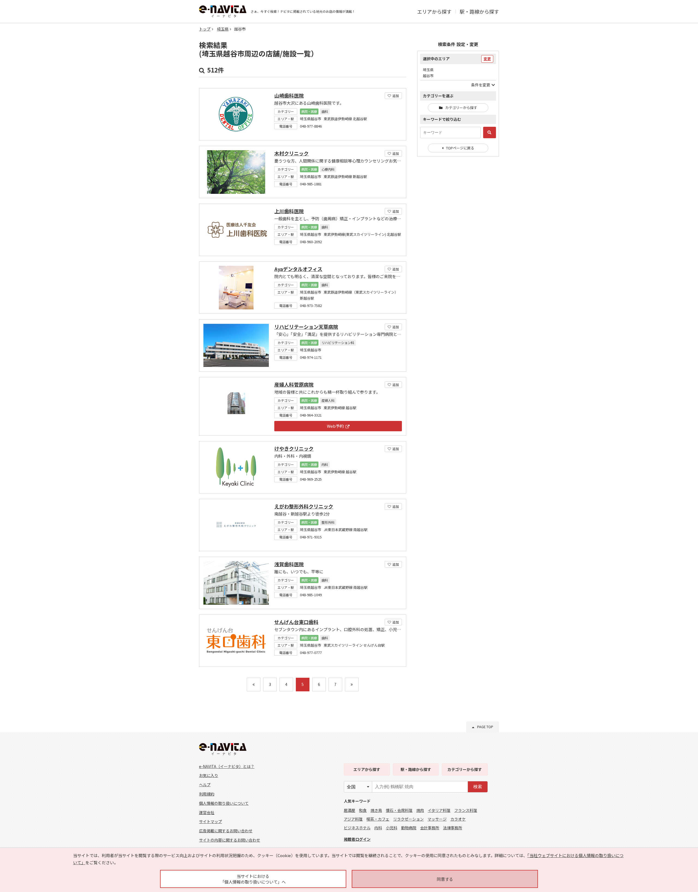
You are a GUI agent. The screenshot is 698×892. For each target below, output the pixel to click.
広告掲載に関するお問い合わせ (225, 830)
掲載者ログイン (357, 839)
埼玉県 (222, 29)
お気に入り (208, 775)
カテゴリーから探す (461, 107)
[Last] (352, 684)
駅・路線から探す (479, 11)
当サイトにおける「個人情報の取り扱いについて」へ (253, 879)
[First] (253, 684)
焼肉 (420, 810)
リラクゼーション (408, 819)
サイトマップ (210, 821)
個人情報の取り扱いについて (224, 803)
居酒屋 (349, 810)
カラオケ (458, 819)
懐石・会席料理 (399, 810)
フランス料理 (465, 810)
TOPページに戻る (460, 147)
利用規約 (206, 794)
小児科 (391, 827)
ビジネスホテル (357, 827)
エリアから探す (434, 11)
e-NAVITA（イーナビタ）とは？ (226, 766)
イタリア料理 (439, 810)
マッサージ (437, 819)
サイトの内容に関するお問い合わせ (229, 840)
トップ (204, 29)
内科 (378, 827)
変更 (487, 58)
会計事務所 (429, 827)
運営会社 (206, 812)
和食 (363, 810)
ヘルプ (204, 784)
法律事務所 (452, 827)
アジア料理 (353, 819)
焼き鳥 (376, 810)
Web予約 (335, 426)
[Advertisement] (458, 249)
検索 (477, 786)
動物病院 (408, 827)
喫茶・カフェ (377, 819)
